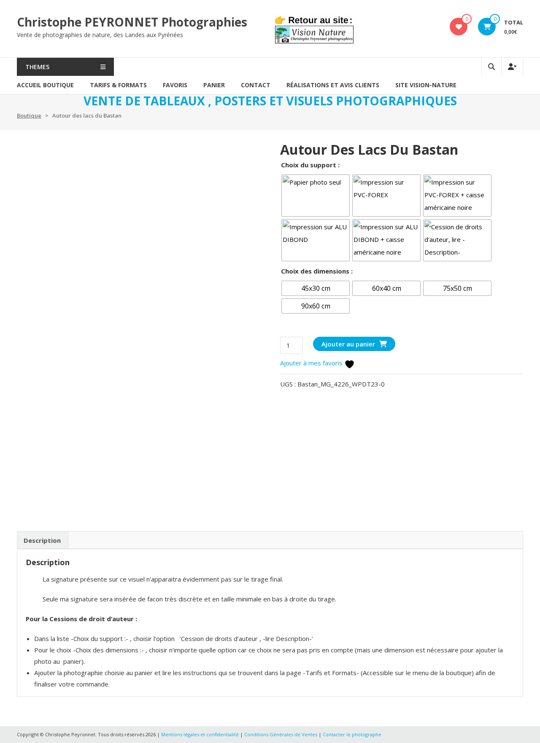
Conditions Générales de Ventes (281, 734)
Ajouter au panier (348, 344)
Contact (255, 85)
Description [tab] (42, 540)
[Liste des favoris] (459, 26)
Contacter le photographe (352, 734)
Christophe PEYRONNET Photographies (132, 22)
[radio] (315, 195)
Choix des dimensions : (317, 271)
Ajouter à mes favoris (312, 363)
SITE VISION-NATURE (425, 85)
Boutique (29, 115)
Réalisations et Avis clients (332, 85)
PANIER (214, 85)
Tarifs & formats (118, 85)
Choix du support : (310, 165)
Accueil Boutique (45, 85)
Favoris (175, 85)
